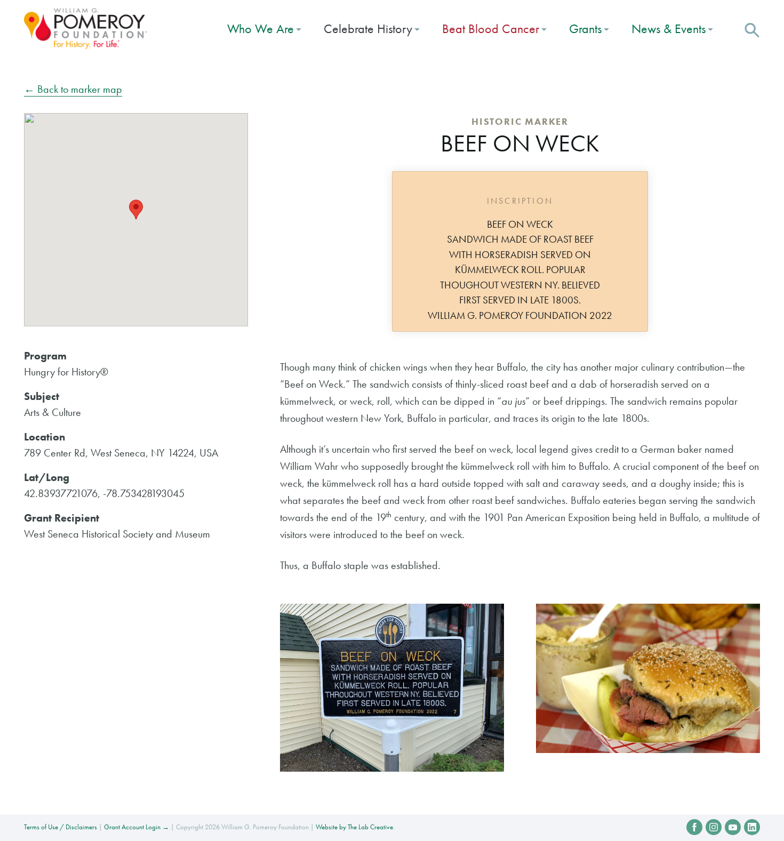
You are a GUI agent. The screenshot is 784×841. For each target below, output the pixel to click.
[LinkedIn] (752, 827)
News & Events (668, 28)
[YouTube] (733, 827)
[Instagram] (714, 827)
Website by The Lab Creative (354, 826)
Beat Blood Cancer (490, 28)
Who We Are (260, 28)
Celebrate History (368, 28)
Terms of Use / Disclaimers (60, 826)
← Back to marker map (73, 89)
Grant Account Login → (136, 826)
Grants (585, 28)
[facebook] (694, 827)
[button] (752, 29)
